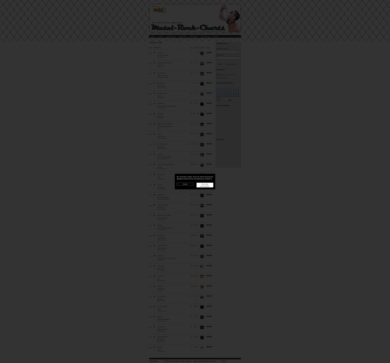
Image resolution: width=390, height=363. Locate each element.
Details (185, 184)
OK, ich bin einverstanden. (205, 185)
